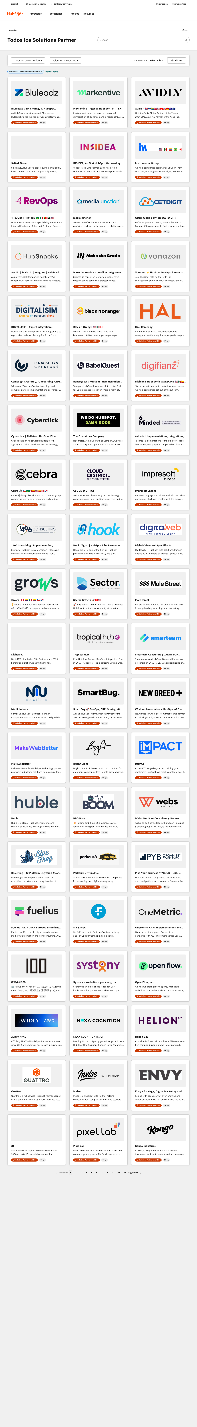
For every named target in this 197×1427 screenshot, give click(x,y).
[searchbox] (143, 40)
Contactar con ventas (63, 4)
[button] (186, 30)
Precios (74, 13)
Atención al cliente (37, 4)
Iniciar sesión (162, 4)
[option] (27, 60)
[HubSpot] (15, 14)
